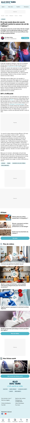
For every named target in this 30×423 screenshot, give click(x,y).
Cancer (16, 15)
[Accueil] (15, 384)
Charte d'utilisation (6, 403)
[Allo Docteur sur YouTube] (5, 414)
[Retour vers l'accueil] (15, 2)
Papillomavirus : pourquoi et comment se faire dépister (15, 307)
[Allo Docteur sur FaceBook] (2, 414)
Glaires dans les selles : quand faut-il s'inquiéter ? (20, 217)
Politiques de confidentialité (18, 400)
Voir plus (15, 238)
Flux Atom (17, 405)
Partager (26, 38)
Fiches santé (15, 421)
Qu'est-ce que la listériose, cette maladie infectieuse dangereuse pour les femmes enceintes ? (13, 285)
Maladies (11, 15)
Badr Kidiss (10, 37)
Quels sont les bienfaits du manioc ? (20, 232)
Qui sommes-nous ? (6, 398)
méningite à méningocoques (16, 104)
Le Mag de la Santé (22, 389)
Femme (8, 163)
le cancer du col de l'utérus (14, 66)
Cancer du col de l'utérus (18, 163)
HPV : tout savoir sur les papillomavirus (7, 370)
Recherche (21, 421)
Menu (27, 421)
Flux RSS (3, 405)
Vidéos (9, 421)
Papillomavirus (5, 165)
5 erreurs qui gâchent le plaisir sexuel (12, 264)
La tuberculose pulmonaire (20, 370)
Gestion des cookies (20, 398)
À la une (3, 421)
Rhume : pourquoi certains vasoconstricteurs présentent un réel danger (20, 225)
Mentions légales (5, 400)
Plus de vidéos (8, 244)
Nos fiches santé (9, 358)
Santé (3, 6)
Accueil (2, 15)
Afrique (20, 15)
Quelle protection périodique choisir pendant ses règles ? (15, 329)
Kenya (12, 99)
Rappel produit (13, 389)
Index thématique (19, 403)
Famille (18, 6)
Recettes (5, 389)
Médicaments (18, 391)
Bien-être (10, 6)
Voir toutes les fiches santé (15, 376)
